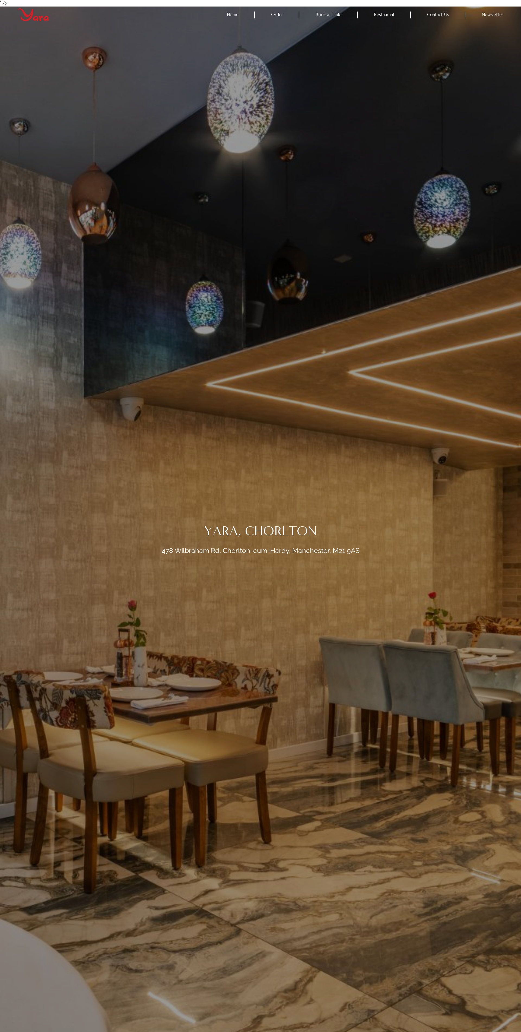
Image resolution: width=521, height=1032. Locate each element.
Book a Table (328, 14)
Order (277, 14)
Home (233, 14)
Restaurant (384, 14)
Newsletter (492, 14)
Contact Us (438, 14)
